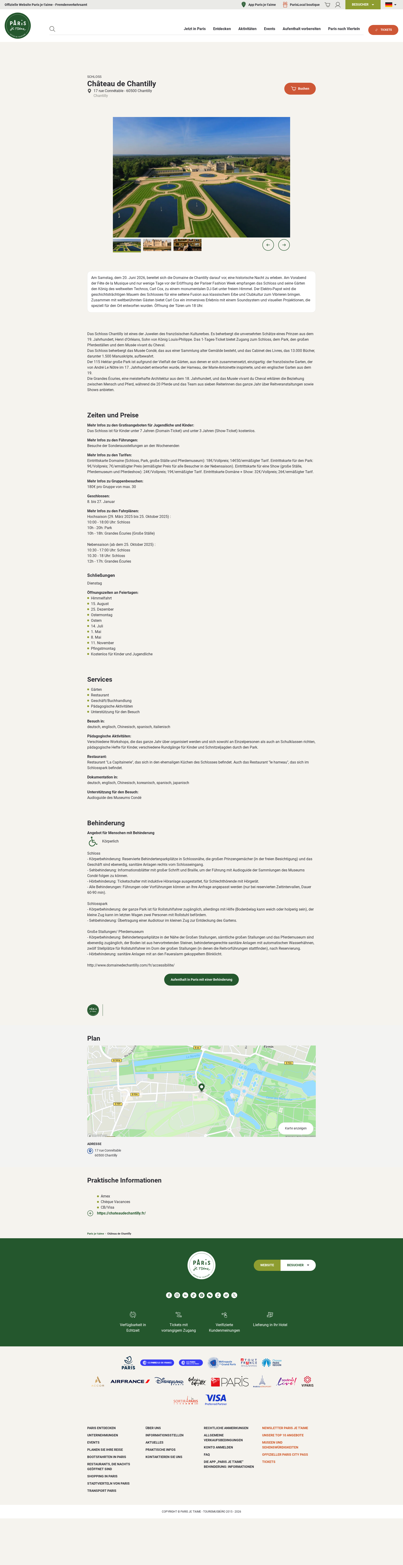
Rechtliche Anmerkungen (226, 1428)
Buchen (303, 89)
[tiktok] (193, 1295)
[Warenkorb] (327, 5)
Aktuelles (154, 1442)
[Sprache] (391, 4)
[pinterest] (202, 1295)
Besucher (295, 1265)
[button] (268, 245)
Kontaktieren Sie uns (164, 1457)
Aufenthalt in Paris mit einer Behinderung (201, 980)
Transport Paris (101, 1491)
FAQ (207, 1454)
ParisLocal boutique (305, 5)
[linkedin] (185, 1295)
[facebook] (169, 1295)
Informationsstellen (165, 1435)
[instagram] (177, 1295)
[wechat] (210, 1295)
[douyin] (218, 1295)
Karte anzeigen (296, 1128)
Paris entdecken (101, 1428)
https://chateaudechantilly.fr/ (121, 1213)
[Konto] (338, 5)
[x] (234, 1295)
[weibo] (226, 1295)
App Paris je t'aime (262, 5)
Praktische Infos (161, 1449)
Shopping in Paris (102, 1476)
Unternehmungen (102, 1435)
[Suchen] (52, 29)
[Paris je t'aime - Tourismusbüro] (18, 26)
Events (93, 1442)
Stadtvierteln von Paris (108, 1483)
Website (267, 1265)
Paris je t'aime (95, 1233)
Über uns (153, 1428)
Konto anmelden (218, 1447)
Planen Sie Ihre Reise (105, 1449)
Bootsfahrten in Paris (106, 1457)
